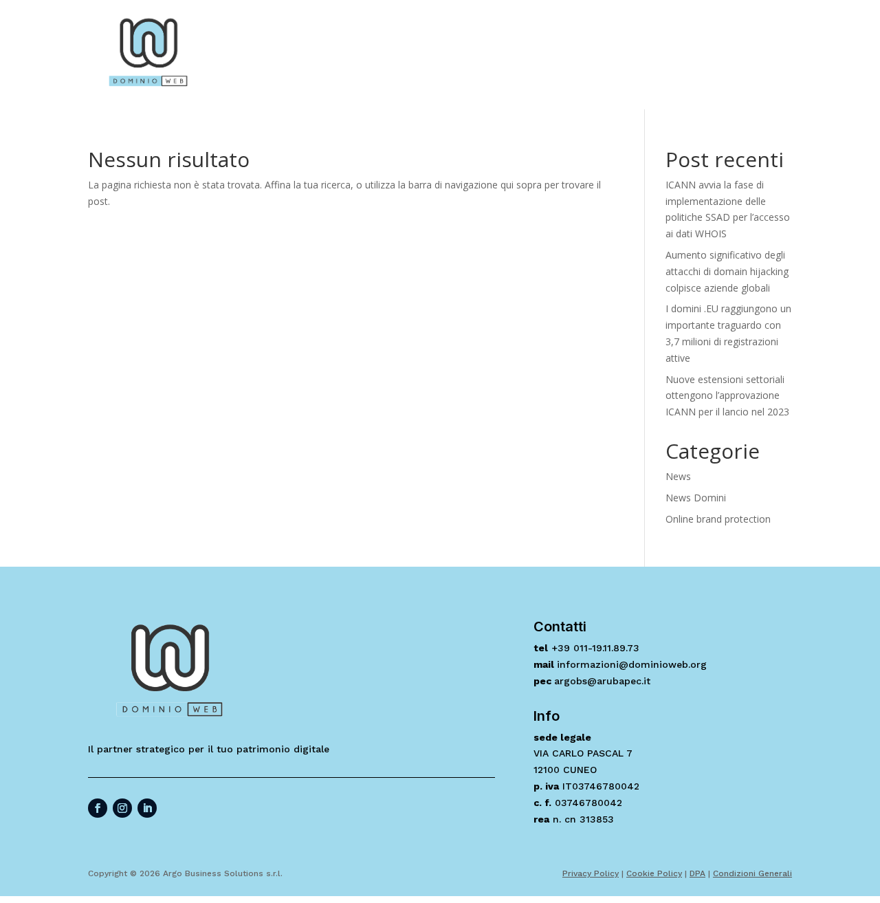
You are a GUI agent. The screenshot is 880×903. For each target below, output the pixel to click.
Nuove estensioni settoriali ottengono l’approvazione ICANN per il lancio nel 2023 (727, 396)
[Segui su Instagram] (122, 808)
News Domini (696, 497)
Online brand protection (718, 518)
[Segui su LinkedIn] (147, 808)
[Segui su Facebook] (97, 808)
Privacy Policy (590, 873)
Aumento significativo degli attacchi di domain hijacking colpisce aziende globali (727, 271)
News (678, 476)
